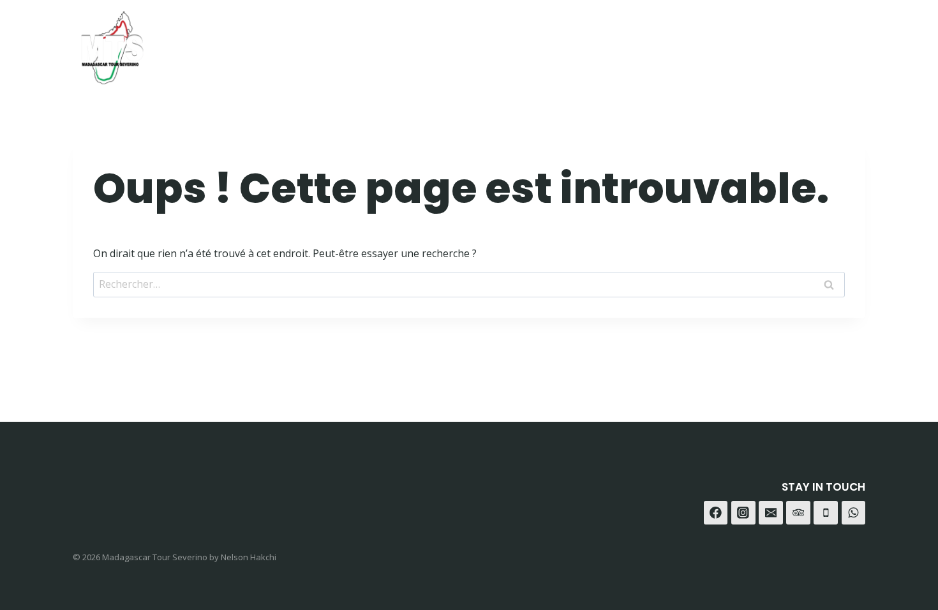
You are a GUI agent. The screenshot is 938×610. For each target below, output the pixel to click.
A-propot (619, 43)
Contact (691, 43)
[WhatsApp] (819, 43)
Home (494, 43)
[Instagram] (787, 43)
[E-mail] (771, 513)
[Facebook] (755, 43)
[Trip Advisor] (851, 43)
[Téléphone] (826, 513)
